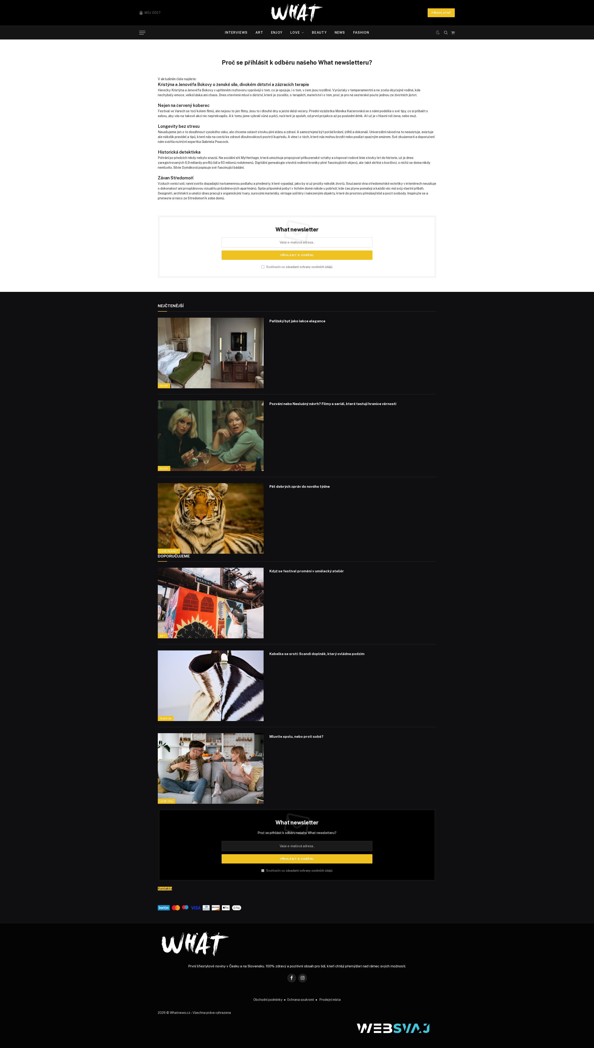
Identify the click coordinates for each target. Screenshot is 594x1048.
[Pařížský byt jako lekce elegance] (211, 353)
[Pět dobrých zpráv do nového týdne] (211, 518)
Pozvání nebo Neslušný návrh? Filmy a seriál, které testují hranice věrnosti (332, 404)
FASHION (361, 32)
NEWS (340, 32)
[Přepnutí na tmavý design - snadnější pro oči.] (438, 32)
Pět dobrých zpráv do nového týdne (299, 486)
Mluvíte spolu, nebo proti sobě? (296, 736)
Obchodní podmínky (267, 1000)
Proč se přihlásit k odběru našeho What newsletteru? (297, 833)
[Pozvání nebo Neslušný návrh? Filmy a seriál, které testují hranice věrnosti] (211, 435)
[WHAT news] (297, 13)
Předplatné (441, 12)
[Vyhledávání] (446, 32)
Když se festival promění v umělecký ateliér (306, 571)
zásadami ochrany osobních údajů (309, 267)
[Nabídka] (142, 32)
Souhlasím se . (299, 267)
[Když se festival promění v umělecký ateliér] (211, 603)
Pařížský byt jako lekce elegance (297, 321)
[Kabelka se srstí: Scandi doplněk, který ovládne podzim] (211, 685)
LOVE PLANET (169, 551)
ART (259, 32)
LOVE (295, 32)
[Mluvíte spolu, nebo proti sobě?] (211, 768)
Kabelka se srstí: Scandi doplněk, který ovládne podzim (317, 654)
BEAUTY (319, 32)
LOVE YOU (166, 801)
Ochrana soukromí (300, 1000)
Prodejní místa (330, 1000)
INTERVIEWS (236, 32)
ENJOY (276, 32)
